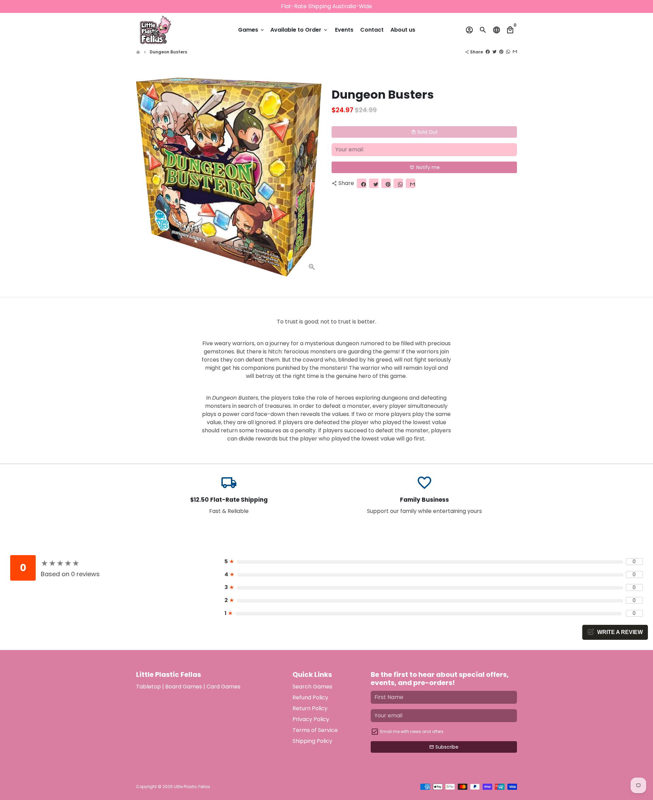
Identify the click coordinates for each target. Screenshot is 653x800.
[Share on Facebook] (488, 52)
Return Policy (310, 708)
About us (402, 30)
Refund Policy (310, 697)
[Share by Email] (515, 52)
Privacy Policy (310, 719)
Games (251, 30)
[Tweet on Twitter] (494, 52)
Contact (372, 30)
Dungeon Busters (168, 52)
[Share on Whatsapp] (508, 52)
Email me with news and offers (411, 731)
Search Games (312, 686)
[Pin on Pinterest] (501, 52)
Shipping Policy (312, 741)
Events (344, 30)
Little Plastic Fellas (192, 786)
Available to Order (299, 30)
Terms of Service (315, 730)
